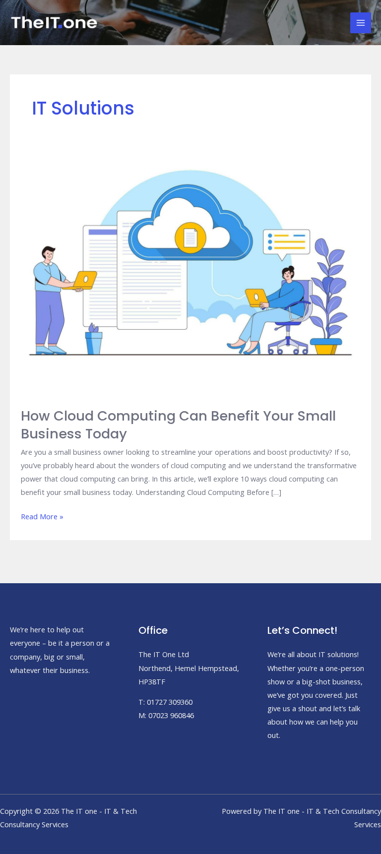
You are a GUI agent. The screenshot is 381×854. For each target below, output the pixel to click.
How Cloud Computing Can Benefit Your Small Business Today (178, 424)
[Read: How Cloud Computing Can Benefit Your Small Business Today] (190, 264)
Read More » (42, 517)
